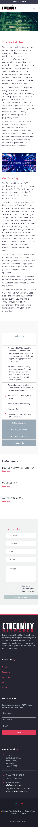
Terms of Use (30, 811)
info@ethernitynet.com (14, 785)
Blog (4, 682)
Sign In (24, 1)
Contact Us (15, 1)
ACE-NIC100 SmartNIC (12, 498)
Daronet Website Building (12, 811)
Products (6, 672)
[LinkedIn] (16, 803)
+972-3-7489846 (17, 775)
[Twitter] (19, 803)
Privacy (14, 814)
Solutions (6, 667)
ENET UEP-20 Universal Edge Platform (20, 468)
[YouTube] (22, 803)
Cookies (23, 814)
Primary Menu (34, 7)
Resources (7, 677)
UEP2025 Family (10, 483)
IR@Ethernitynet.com (21, 791)
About (4, 688)
